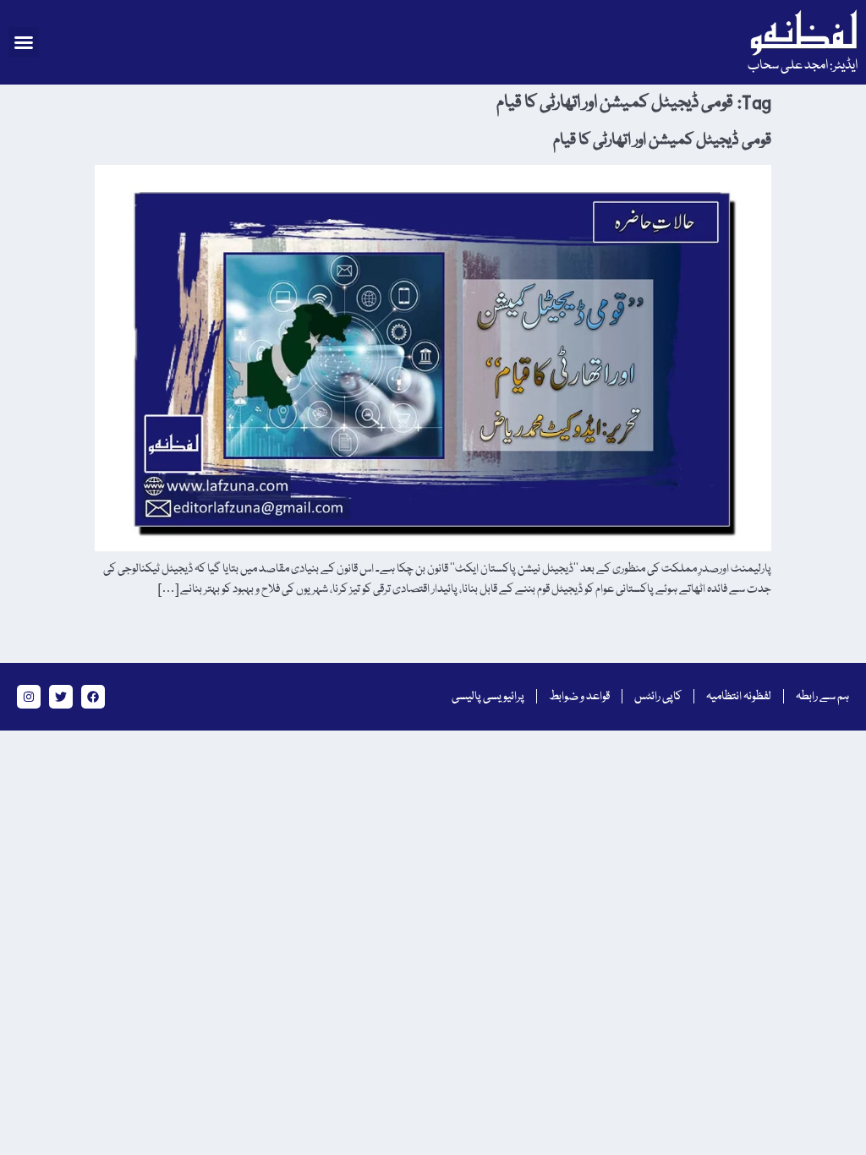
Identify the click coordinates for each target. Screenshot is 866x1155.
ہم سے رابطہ (822, 696)
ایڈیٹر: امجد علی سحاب (803, 66)
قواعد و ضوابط (579, 696)
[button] (23, 42)
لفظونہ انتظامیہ (738, 696)
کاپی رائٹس (658, 696)
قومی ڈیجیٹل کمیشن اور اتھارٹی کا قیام (662, 140)
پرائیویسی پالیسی (488, 696)
